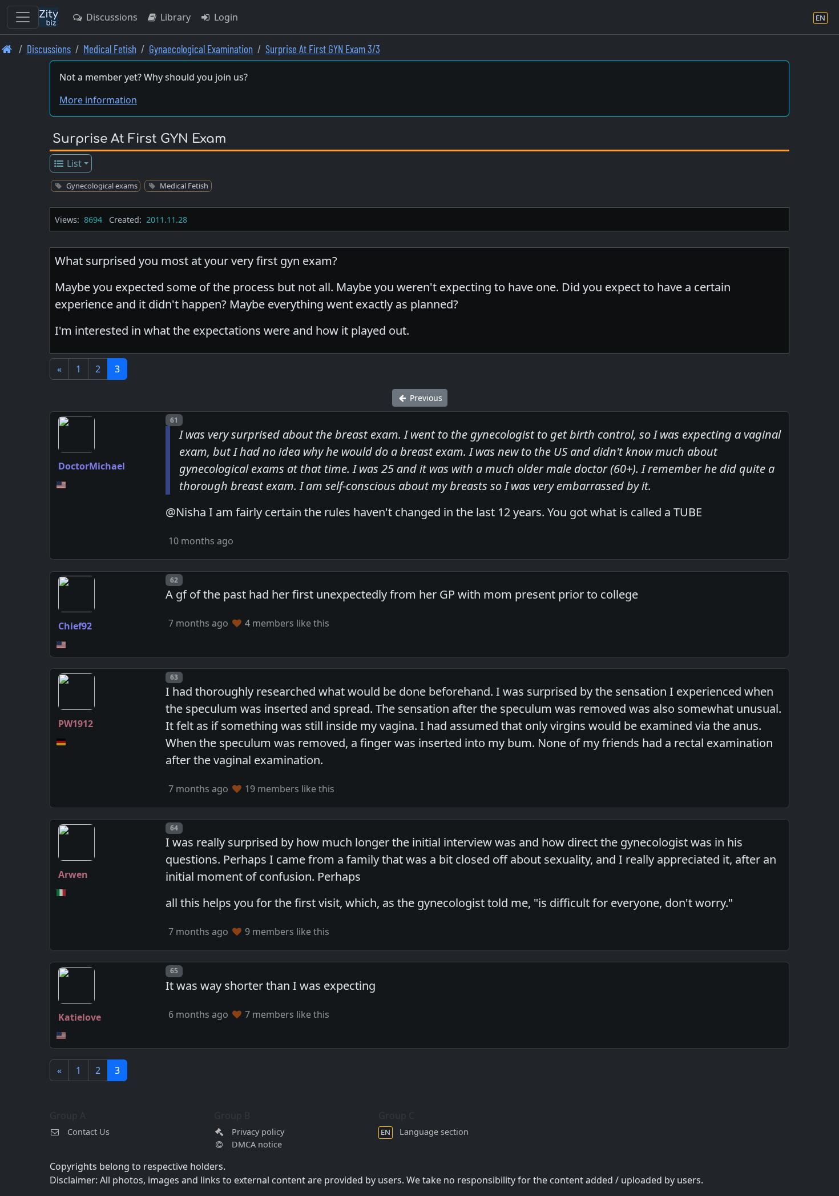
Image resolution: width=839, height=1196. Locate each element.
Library (174, 17)
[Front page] (7, 48)
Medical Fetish (109, 48)
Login (225, 17)
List (73, 163)
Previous (425, 397)
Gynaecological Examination (201, 48)
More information (98, 100)
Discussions (111, 17)
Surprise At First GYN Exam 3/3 (322, 48)
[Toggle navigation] (23, 17)
